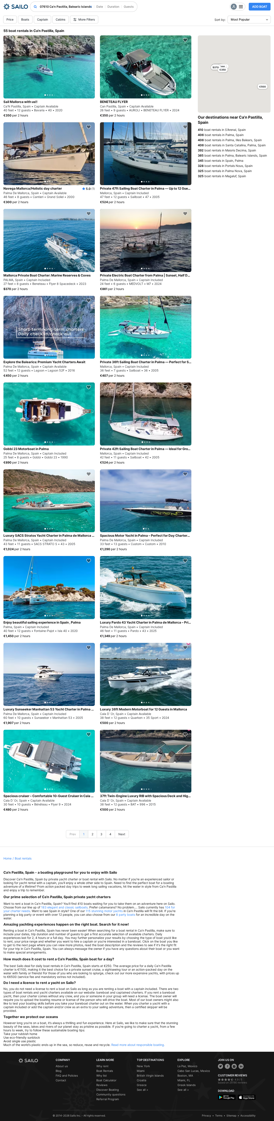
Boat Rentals (104, 1071)
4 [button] (110, 834)
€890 (222, 66)
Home (7, 858)
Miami (140, 1071)
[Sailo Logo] (15, 6)
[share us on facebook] (227, 1066)
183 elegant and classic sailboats (64, 907)
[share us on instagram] (234, 1066)
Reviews (101, 1085)
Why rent (102, 1066)
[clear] (91, 7)
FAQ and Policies (67, 1075)
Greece (142, 1085)
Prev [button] (73, 834)
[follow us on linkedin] (241, 1066)
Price (9, 19)
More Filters (86, 19)
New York (143, 1066)
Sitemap (231, 1115)
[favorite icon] (88, 40)
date (99, 6)
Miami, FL (183, 1080)
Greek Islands (186, 1085)
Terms (218, 1115)
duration (113, 6)
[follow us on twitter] (220, 1066)
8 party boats (125, 914)
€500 (262, 86)
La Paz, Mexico (187, 1066)
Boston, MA (185, 1075)
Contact (61, 1080)
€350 (222, 69)
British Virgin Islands (150, 1075)
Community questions (110, 1094)
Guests (129, 6)
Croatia (141, 1080)
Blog (58, 1071)
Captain (42, 19)
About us (62, 1066)
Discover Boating (107, 1089)
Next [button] (121, 834)
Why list (101, 1075)
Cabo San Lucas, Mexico (193, 1071)
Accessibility (248, 1115)
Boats (25, 19)
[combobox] (66, 7)
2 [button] (92, 834)
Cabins (61, 19)
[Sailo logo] (35, 1060)
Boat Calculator (106, 1080)
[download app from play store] (227, 1097)
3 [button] (101, 834)
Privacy (206, 1115)
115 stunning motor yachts (104, 911)
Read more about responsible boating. (138, 1045)
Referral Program (107, 1099)
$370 (216, 67)
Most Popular (240, 19)
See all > (142, 1089)
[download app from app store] (247, 1097)
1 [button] (84, 834)
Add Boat (259, 6)
